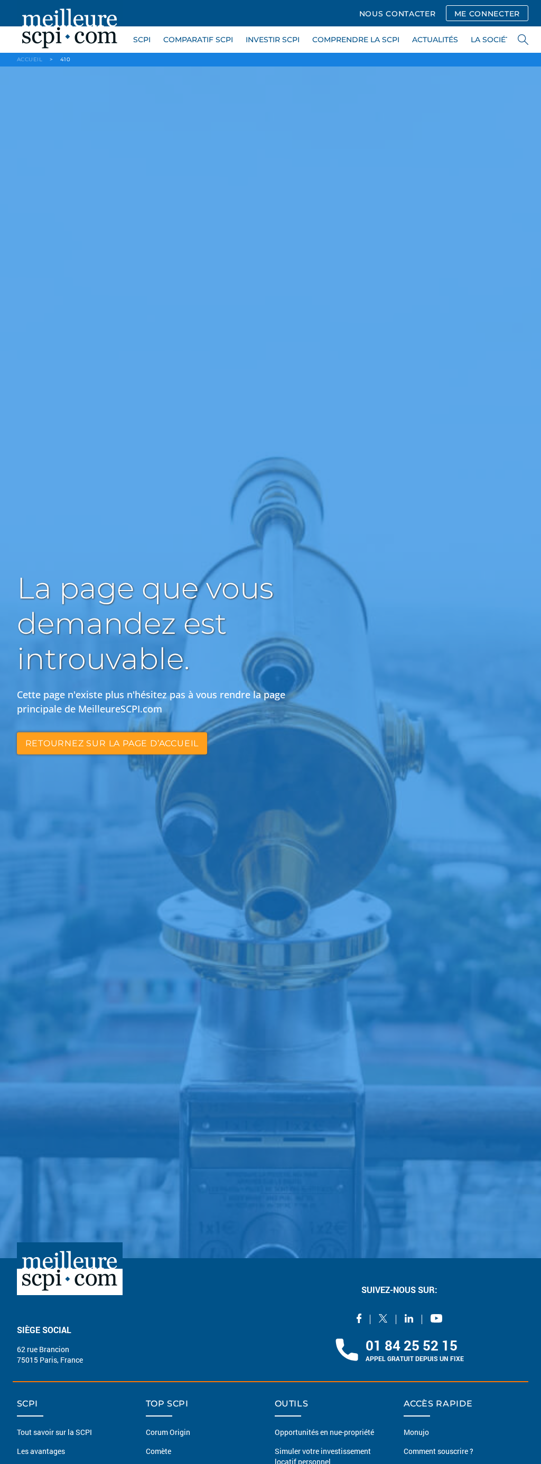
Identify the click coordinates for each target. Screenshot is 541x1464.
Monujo (416, 1440)
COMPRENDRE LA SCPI (355, 39)
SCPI (142, 39)
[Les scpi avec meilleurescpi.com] (70, 26)
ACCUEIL (30, 59)
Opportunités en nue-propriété (324, 1440)
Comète (158, 1459)
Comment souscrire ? (438, 1459)
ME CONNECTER (487, 13)
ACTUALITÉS (435, 39)
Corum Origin (168, 1440)
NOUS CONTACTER (397, 13)
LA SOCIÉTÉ (493, 39)
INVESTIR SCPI (273, 39)
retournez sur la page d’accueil (112, 743)
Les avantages (41, 1459)
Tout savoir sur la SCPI (54, 1440)
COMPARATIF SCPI (198, 39)
